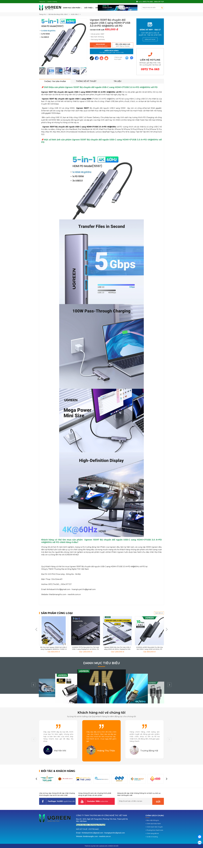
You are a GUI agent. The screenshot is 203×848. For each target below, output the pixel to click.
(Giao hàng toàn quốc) (100, 45)
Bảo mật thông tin (153, 820)
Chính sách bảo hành (154, 823)
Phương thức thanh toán (155, 830)
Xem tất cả (159, 613)
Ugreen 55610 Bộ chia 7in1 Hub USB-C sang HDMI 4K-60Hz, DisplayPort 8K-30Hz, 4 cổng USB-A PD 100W (117, 649)
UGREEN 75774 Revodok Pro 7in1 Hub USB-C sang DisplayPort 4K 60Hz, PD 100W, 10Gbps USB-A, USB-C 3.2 (85, 649)
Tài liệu (117, 81)
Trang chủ (42, 14)
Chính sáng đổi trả (153, 833)
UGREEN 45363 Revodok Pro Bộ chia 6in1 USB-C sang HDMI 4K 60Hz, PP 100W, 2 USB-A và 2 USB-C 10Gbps (149, 649)
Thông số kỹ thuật (86, 81)
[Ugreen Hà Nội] (50, 7)
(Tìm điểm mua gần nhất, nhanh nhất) (111, 51)
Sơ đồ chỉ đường (152, 837)
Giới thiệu (88, 8)
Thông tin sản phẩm (55, 81)
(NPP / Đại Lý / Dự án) (122, 45)
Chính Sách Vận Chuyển (155, 827)
